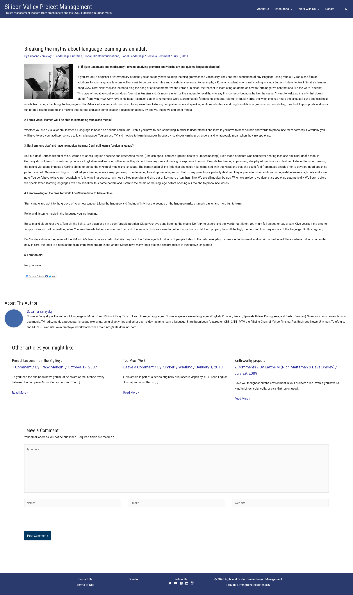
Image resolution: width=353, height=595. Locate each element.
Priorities (76, 56)
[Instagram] (181, 583)
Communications (108, 56)
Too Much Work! (135, 360)
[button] (291, 9)
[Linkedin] (186, 583)
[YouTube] (175, 583)
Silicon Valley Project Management (48, 7)
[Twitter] (170, 583)
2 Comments (245, 367)
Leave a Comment (158, 56)
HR (95, 56)
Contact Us (85, 579)
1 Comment (22, 367)
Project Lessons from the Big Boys (37, 360)
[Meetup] (192, 583)
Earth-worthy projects (249, 360)
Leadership (61, 56)
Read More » (20, 392)
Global (87, 56)
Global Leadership (132, 56)
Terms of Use (85, 585)
